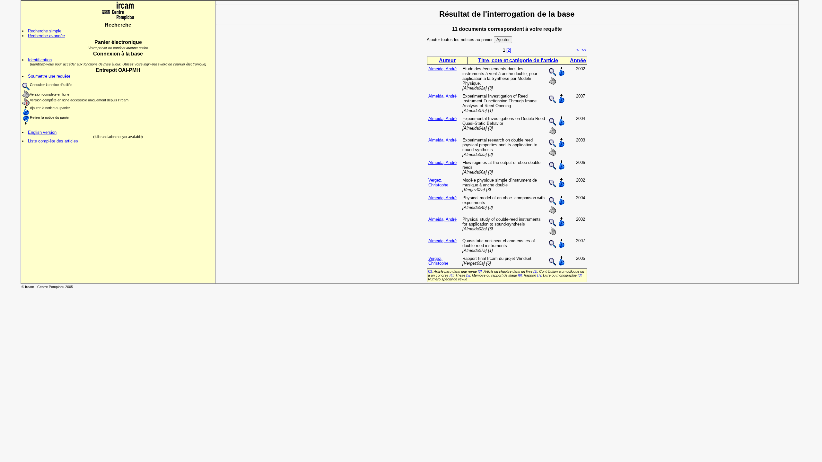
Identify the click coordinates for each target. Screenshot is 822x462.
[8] (580, 275)
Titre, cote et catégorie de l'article (518, 60)
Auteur (447, 60)
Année (578, 60)
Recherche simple (44, 31)
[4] (451, 275)
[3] (535, 271)
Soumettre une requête (49, 76)
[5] (468, 275)
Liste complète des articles (53, 141)
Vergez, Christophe (438, 182)
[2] (508, 50)
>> (584, 50)
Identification (40, 59)
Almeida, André (442, 68)
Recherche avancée (46, 35)
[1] (430, 271)
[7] (539, 275)
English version (42, 132)
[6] (520, 275)
